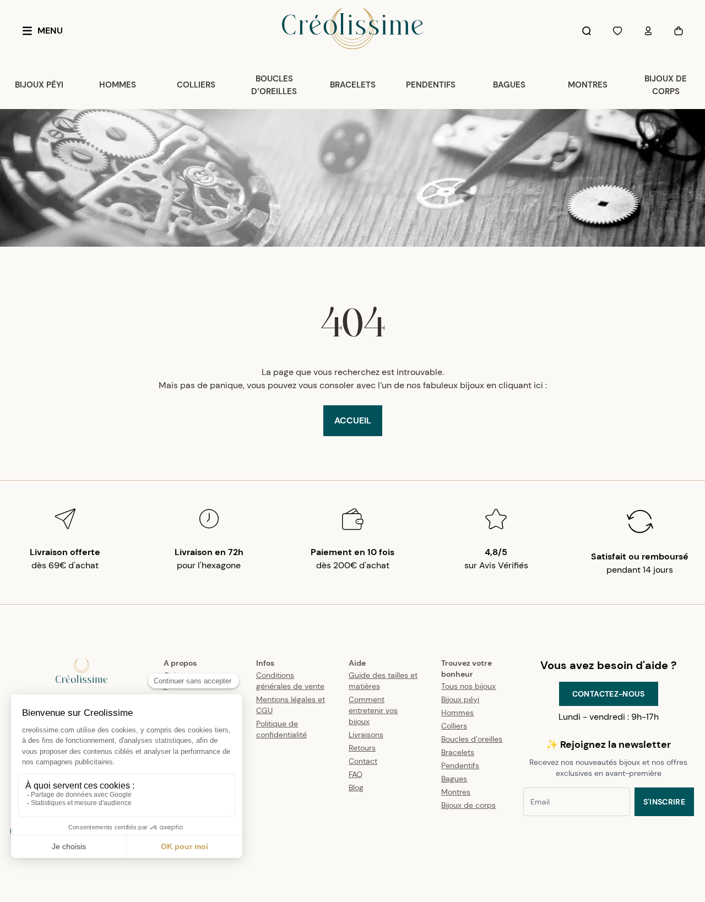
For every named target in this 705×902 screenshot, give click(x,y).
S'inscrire (664, 802)
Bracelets (457, 752)
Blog (356, 787)
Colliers (454, 726)
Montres (455, 792)
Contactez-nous (608, 694)
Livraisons (366, 735)
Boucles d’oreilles (471, 739)
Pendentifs (460, 765)
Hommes (457, 713)
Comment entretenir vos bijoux (373, 710)
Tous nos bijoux (468, 686)
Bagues (454, 779)
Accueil (352, 420)
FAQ (355, 774)
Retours (362, 748)
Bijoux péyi (460, 699)
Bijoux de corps (468, 805)
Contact (363, 761)
